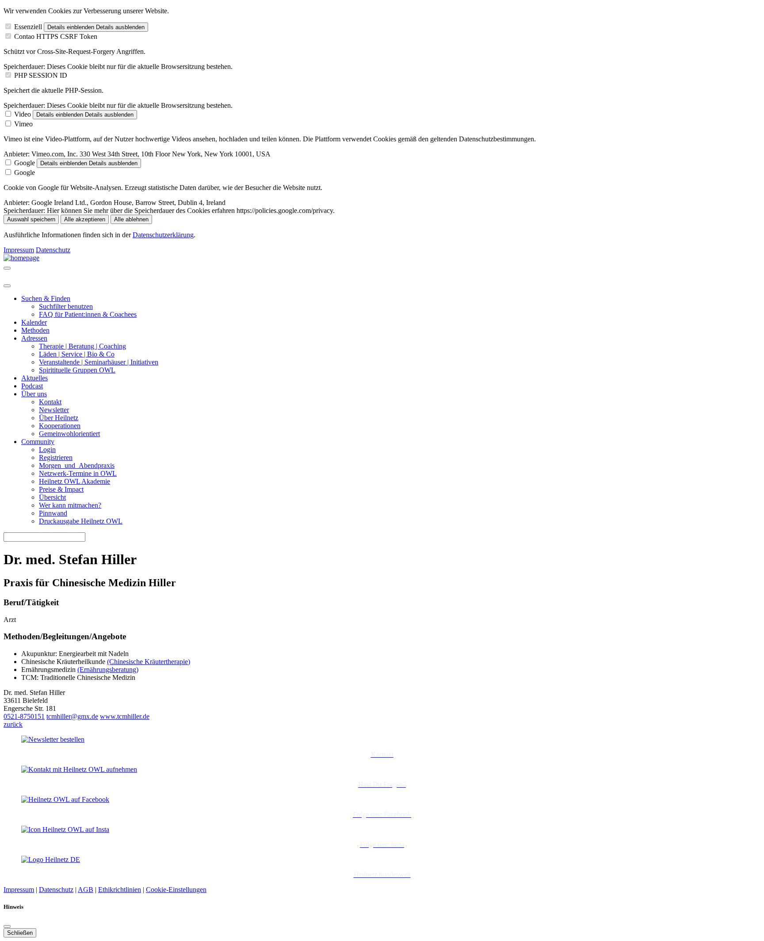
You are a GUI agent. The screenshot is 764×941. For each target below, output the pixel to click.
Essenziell (28, 26)
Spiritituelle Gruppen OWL (77, 370)
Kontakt (50, 402)
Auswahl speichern (31, 219)
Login (47, 449)
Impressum (19, 250)
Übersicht (52, 497)
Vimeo (23, 124)
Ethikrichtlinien (119, 889)
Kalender (34, 322)
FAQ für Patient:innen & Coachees (88, 314)
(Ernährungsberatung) (107, 669)
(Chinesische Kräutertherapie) (148, 661)
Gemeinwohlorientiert (69, 433)
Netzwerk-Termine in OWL (78, 473)
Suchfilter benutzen (66, 306)
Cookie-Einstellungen (176, 889)
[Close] (7, 286)
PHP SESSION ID (40, 75)
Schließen (20, 933)
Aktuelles (34, 378)
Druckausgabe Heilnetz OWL (80, 521)
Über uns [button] (34, 394)
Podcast (32, 386)
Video (22, 114)
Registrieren (56, 457)
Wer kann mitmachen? (70, 505)
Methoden (35, 330)
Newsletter (54, 410)
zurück (13, 724)
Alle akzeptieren (84, 219)
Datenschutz (53, 250)
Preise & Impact (61, 489)
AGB (85, 889)
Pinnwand (53, 513)
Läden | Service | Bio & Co (77, 354)
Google (24, 163)
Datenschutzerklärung (163, 235)
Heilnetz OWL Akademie (74, 481)
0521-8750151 (24, 716)
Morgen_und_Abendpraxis (77, 465)
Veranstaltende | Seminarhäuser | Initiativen (98, 362)
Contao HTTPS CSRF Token (55, 36)
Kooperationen (59, 425)
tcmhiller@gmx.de (72, 716)
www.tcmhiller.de (124, 716)
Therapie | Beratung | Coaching (82, 346)
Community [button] (37, 441)
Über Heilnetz (58, 417)
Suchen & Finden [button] (45, 298)
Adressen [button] (34, 338)
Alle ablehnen (131, 219)
